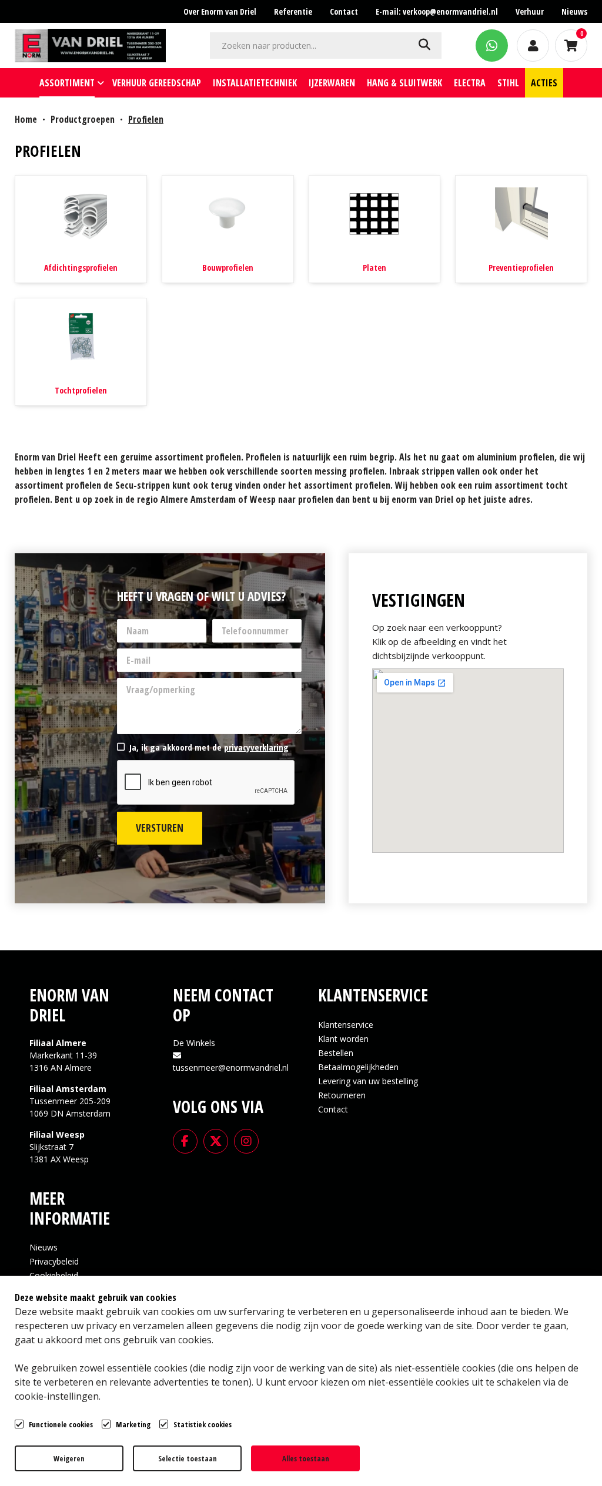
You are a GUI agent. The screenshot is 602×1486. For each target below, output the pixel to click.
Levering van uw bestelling (368, 1081)
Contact (333, 1109)
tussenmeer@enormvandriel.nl (231, 1067)
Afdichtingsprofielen (81, 268)
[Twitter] (216, 1140)
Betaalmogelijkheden (358, 1067)
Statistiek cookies (202, 1424)
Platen (374, 268)
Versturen (159, 828)
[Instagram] (246, 1140)
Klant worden (343, 1038)
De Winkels (194, 1042)
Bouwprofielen (227, 268)
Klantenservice (345, 1024)
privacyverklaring (256, 747)
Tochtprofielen (81, 390)
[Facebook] (185, 1140)
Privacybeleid (54, 1261)
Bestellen (335, 1052)
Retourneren (342, 1095)
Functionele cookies (61, 1424)
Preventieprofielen (521, 268)
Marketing (133, 1424)
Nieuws (43, 1247)
